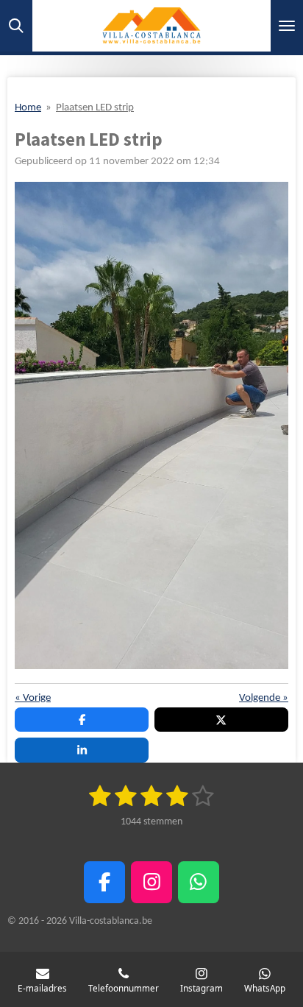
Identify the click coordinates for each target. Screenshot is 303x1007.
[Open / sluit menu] (287, 26)
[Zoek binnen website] (16, 26)
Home (28, 107)
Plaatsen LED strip (95, 107)
